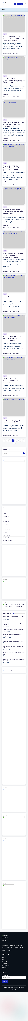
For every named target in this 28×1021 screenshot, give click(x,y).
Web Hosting (5, 961)
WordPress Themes (7, 540)
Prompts (5, 532)
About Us (4, 957)
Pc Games (5, 524)
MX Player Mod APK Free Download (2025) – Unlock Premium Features (12, 381)
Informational (6, 516)
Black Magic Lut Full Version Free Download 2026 (13, 647)
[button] (20, 4)
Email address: (5, 975)
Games (4, 513)
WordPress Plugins (7, 537)
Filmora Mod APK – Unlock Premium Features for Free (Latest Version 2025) (12, 168)
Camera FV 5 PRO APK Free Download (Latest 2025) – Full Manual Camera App (13, 39)
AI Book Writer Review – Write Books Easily (13, 629)
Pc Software (5, 527)
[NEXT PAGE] (14, 443)
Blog (3, 959)
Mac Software (6, 519)
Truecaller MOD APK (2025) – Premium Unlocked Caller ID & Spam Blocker (13, 211)
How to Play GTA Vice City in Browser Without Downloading (13, 660)
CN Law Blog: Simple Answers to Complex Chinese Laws (12, 623)
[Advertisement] (14, 561)
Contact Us (4, 967)
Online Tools (6, 521)
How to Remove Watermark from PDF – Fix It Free (13, 617)
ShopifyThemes (6, 535)
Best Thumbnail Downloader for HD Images (13, 641)
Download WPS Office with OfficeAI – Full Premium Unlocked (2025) (12, 339)
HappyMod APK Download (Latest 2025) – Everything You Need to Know (14, 81)
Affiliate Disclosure (6, 965)
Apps (5, 34)
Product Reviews (6, 529)
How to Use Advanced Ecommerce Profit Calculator (12, 635)
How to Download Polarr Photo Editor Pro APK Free (13, 653)
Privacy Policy (5, 963)
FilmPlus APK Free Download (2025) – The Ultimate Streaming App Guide (13, 255)
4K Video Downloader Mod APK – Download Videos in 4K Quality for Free (14, 124)
